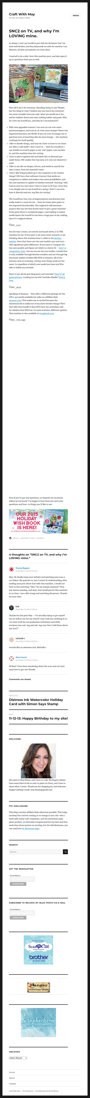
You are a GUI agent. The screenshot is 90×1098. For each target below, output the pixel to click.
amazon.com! (15, 300)
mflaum (15, 538)
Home (12, 1072)
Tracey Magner (23, 568)
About (12, 1078)
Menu (76, 15)
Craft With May (22, 14)
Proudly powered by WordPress (47, 1091)
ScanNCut (40, 538)
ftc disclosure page (31, 828)
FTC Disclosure (28, 1091)
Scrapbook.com (46, 313)
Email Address (15, 875)
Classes (12, 1084)
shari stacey (21, 657)
